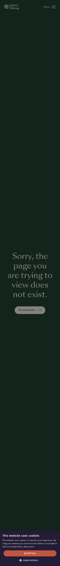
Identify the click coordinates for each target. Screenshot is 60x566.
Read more (29, 546)
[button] (30, 560)
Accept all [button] (30, 553)
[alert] (30, 283)
